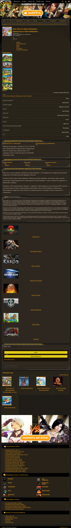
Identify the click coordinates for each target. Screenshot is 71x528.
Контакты (66, 527)
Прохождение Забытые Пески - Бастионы (15, 462)
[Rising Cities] (36, 317)
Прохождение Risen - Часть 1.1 (12, 449)
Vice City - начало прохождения (12, 457)
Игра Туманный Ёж (27, 388)
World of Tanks (36, 295)
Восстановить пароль (9, 359)
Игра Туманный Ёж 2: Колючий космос (43, 389)
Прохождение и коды (21, 43)
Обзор (17, 45)
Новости (18, 42)
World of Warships (36, 310)
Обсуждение (19, 48)
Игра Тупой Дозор (10, 407)
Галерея (24, 1)
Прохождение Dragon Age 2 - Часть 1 (14, 466)
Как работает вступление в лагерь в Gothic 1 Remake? (18, 507)
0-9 (65, 24)
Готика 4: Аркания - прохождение (13, 453)
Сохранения (53, 20)
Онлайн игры (40, 1)
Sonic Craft (7, 520)
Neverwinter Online (36, 251)
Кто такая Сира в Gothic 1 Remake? (13, 502)
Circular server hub (9, 516)
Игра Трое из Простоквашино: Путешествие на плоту (10, 390)
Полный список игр (63, 374)
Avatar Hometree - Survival (11, 517)
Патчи (11, 20)
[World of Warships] (36, 303)
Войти (35, 352)
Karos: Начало (36, 266)
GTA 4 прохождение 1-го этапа (12, 456)
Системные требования (22, 49)
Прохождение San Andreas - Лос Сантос (14, 451)
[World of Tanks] (36, 288)
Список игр (5, 24)
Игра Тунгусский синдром (61, 389)
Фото (44, 20)
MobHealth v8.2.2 (9, 519)
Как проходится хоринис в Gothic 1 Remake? (15, 505)
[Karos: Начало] (36, 259)
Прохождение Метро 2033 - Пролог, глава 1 (15, 471)
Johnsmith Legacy (9, 522)
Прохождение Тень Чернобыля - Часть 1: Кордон (16, 468)
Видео (28, 20)
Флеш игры (17, 1)
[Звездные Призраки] (36, 273)
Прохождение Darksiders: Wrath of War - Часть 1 (16, 454)
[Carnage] (36, 332)
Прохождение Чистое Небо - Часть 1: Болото (15, 469)
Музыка (35, 20)
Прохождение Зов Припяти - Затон (13, 459)
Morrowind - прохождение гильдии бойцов (15, 465)
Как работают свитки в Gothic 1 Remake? (14, 504)
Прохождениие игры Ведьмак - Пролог (14, 463)
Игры (4, 20)
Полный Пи (35, 236)
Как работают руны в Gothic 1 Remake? (14, 509)
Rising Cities (35, 324)
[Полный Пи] (36, 230)
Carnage (35, 339)
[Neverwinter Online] (36, 244)
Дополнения (19, 20)
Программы (63, 20)
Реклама (62, 527)
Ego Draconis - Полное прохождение (13, 460)
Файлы (18, 46)
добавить (7, 165)
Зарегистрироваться (36, 356)
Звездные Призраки (36, 280)
